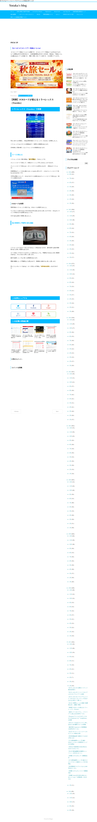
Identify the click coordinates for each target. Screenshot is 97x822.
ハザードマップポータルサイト (26, 14)
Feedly (49, 315)
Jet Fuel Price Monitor (37, 11)
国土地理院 (13, 14)
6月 (70, 182)
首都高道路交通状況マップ (79, 11)
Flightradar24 (48, 11)
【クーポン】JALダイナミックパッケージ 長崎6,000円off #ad (80, 90)
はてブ (18, 314)
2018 (70, 588)
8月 (70, 174)
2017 (70, 642)
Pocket (33, 315)
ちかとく (58, 14)
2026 (70, 172)
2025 (70, 209)
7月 (70, 178)
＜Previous (16, 411)
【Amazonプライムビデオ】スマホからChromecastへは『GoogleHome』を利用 (78, 718)
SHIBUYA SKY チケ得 (68, 14)
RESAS (38, 14)
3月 (70, 195)
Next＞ (57, 411)
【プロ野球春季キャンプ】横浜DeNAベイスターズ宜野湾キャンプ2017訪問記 (77, 742)
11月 (70, 215)
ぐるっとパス (79, 14)
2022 (70, 371)
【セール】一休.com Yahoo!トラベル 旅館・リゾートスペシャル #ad (80, 107)
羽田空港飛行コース (48, 14)
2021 (70, 425)
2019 (70, 534)
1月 (70, 203)
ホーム (12, 11)
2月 (70, 199)
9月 (70, 224)
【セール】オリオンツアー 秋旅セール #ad (26, 48)
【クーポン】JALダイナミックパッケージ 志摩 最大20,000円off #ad (80, 150)
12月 (70, 211)
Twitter (18, 308)
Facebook (33, 308)
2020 (70, 479)
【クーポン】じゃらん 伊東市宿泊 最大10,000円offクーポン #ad (80, 116)
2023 (70, 317)
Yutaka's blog (18, 5)
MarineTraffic (57, 11)
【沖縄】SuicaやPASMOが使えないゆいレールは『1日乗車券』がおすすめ (77, 777)
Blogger (51, 819)
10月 (70, 220)
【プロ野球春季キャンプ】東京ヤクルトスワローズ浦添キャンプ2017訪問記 (78, 762)
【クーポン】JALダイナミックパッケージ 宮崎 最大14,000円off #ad (80, 133)
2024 (70, 263)
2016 (70, 791)
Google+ (48, 308)
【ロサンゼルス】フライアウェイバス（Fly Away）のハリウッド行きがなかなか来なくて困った (78, 698)
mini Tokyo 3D (66, 11)
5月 (70, 186)
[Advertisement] (37, 30)
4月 (70, 190)
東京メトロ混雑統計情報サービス (19, 17)
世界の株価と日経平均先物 (23, 11)
